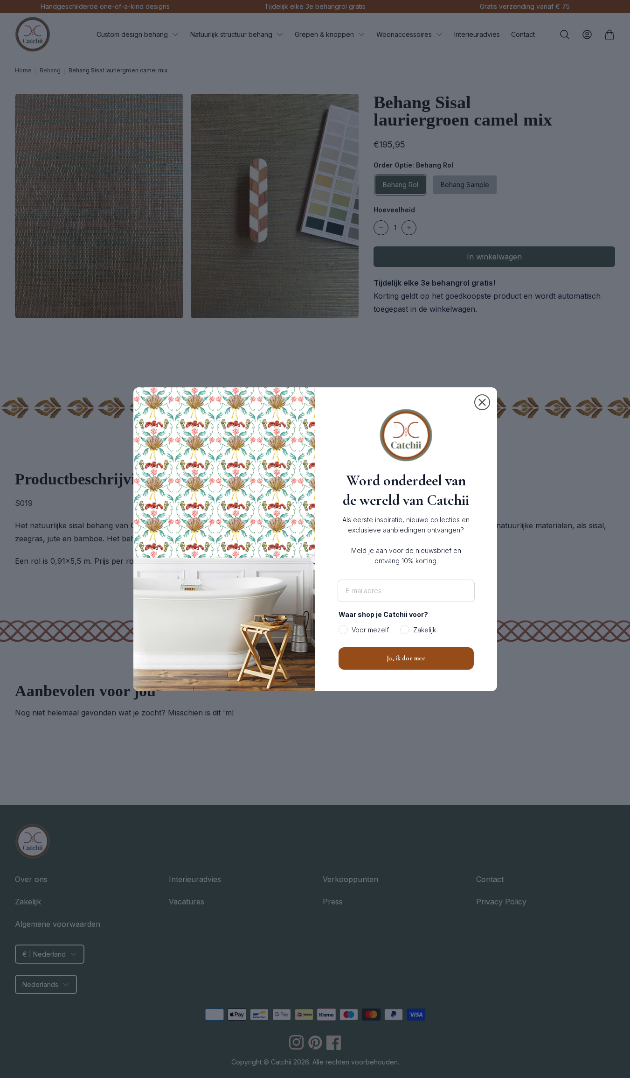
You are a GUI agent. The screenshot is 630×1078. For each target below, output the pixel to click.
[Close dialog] (482, 402)
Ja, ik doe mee (406, 658)
